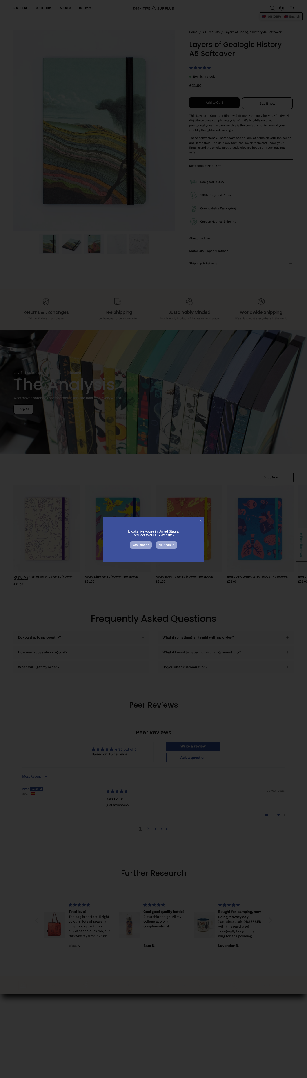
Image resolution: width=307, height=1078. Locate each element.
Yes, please (141, 545)
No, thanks (166, 545)
